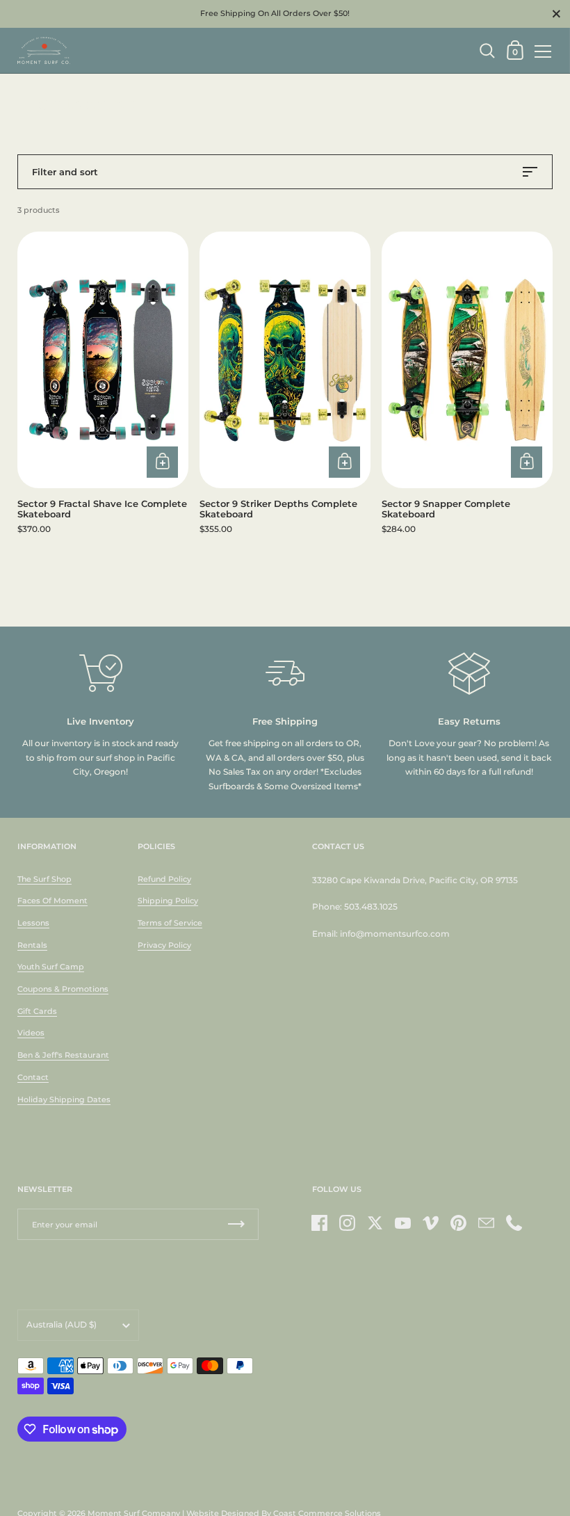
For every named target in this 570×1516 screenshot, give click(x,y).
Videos (30, 1033)
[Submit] (236, 1224)
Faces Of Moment (52, 900)
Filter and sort (65, 171)
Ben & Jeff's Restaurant (63, 1055)
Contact (33, 1077)
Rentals (32, 945)
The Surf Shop (44, 879)
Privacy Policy (164, 945)
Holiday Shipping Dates (64, 1099)
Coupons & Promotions (62, 989)
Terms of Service (170, 923)
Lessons (33, 923)
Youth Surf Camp (50, 966)
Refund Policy (164, 879)
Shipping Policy (168, 900)
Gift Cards (37, 1011)
